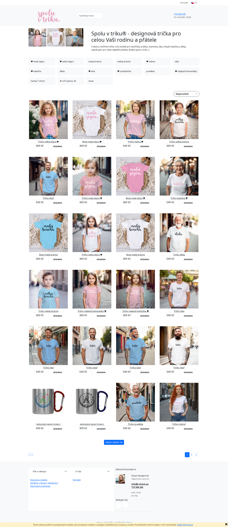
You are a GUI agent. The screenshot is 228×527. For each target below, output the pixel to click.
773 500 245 (180, 14)
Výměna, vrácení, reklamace (44, 483)
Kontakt (184, 2)
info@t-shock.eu (140, 484)
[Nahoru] (30, 455)
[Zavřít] (226, 524)
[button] (194, 2)
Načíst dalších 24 (114, 442)
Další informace (185, 524)
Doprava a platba (38, 479)
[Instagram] (118, 505)
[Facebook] (125, 505)
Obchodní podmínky (40, 486)
